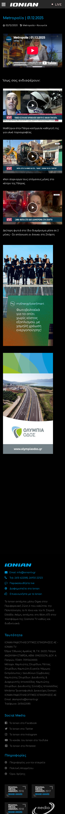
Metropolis (29, 25)
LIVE (58, 4)
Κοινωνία (42, 25)
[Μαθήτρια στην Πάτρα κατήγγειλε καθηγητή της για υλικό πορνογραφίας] (32, 105)
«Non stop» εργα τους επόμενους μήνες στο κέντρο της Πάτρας (28, 181)
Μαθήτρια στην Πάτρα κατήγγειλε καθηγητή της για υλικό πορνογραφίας (31, 130)
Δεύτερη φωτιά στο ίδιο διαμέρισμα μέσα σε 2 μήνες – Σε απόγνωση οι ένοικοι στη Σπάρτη (31, 232)
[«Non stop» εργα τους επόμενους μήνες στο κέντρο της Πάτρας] (32, 156)
